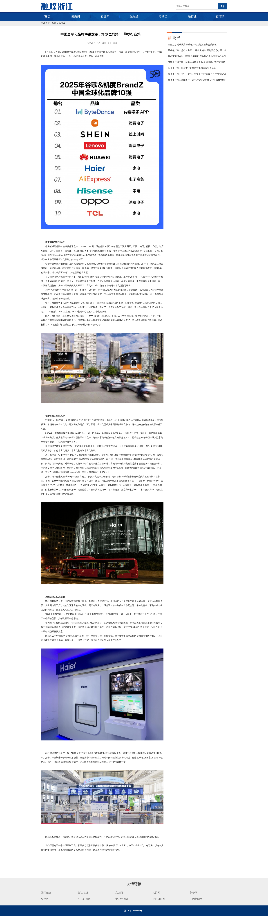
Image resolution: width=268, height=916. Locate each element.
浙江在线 (83, 892)
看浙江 (163, 16)
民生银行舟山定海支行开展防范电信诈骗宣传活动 (192, 68)
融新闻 (75, 16)
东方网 (119, 892)
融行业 (192, 16)
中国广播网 (84, 899)
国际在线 (46, 892)
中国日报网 (159, 899)
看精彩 (220, 16)
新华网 (193, 892)
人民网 (156, 892)
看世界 (105, 16)
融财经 (134, 16)
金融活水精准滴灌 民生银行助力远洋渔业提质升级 (192, 44)
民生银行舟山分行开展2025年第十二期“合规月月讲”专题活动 (197, 74)
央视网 (44, 899)
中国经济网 (121, 899)
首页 (47, 16)
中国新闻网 (196, 899)
